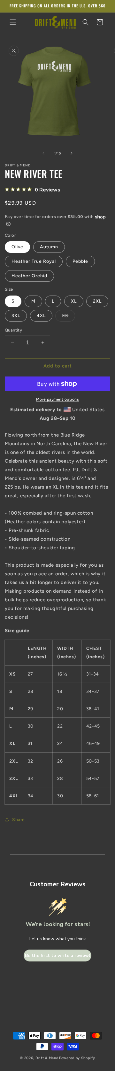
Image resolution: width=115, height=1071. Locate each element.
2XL (97, 301)
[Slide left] (43, 153)
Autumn (49, 247)
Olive (17, 247)
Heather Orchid (29, 276)
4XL (41, 315)
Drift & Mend (46, 1058)
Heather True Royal (34, 261)
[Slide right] (72, 153)
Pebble (80, 261)
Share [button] (18, 819)
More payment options (57, 399)
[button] (13, 22)
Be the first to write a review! (57, 955)
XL (74, 301)
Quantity (13, 330)
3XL (16, 315)
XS (68, 317)
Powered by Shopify (77, 1058)
